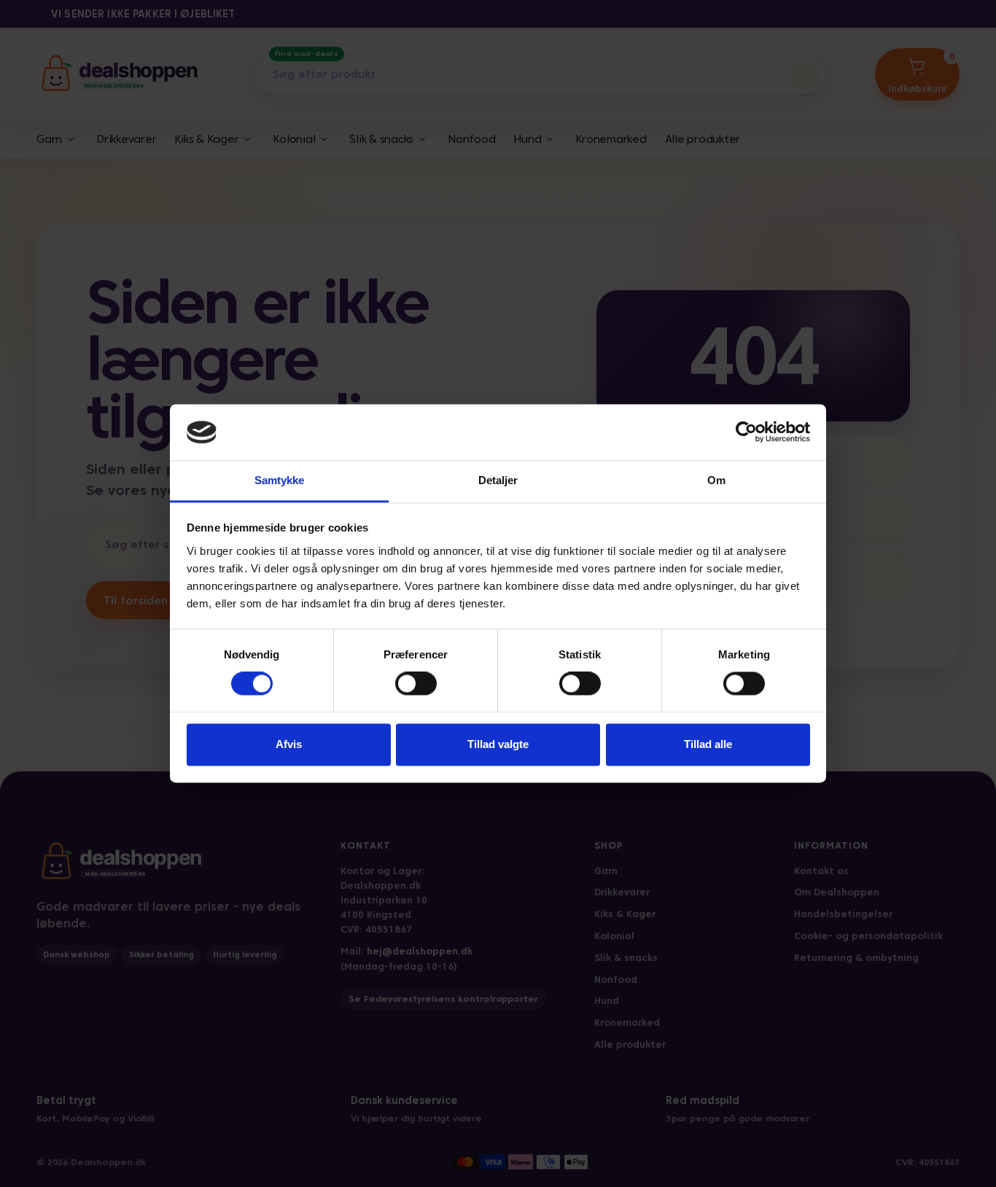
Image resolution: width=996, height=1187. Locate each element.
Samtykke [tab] (279, 480)
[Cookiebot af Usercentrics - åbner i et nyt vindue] (746, 432)
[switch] (416, 684)
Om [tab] (716, 480)
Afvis (289, 744)
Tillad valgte (498, 744)
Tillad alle (708, 744)
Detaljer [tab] (498, 480)
